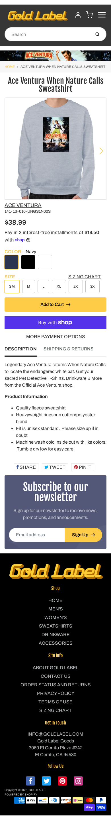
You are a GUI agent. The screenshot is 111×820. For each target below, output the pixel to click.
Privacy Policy (55, 693)
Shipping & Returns (69, 348)
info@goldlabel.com (55, 734)
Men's (55, 608)
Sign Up (80, 534)
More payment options (55, 336)
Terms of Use (55, 701)
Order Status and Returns (55, 684)
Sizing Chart (84, 276)
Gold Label (37, 789)
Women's (55, 617)
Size (10, 276)
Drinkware (56, 634)
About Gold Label (56, 667)
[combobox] (47, 34)
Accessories (56, 643)
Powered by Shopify (21, 794)
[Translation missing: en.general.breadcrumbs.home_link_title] (55, 55)
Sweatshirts (55, 626)
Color (20, 251)
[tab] (24, 351)
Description (21, 348)
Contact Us (56, 676)
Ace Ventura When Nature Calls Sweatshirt (62, 67)
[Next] (101, 151)
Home (10, 67)
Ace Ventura (23, 205)
